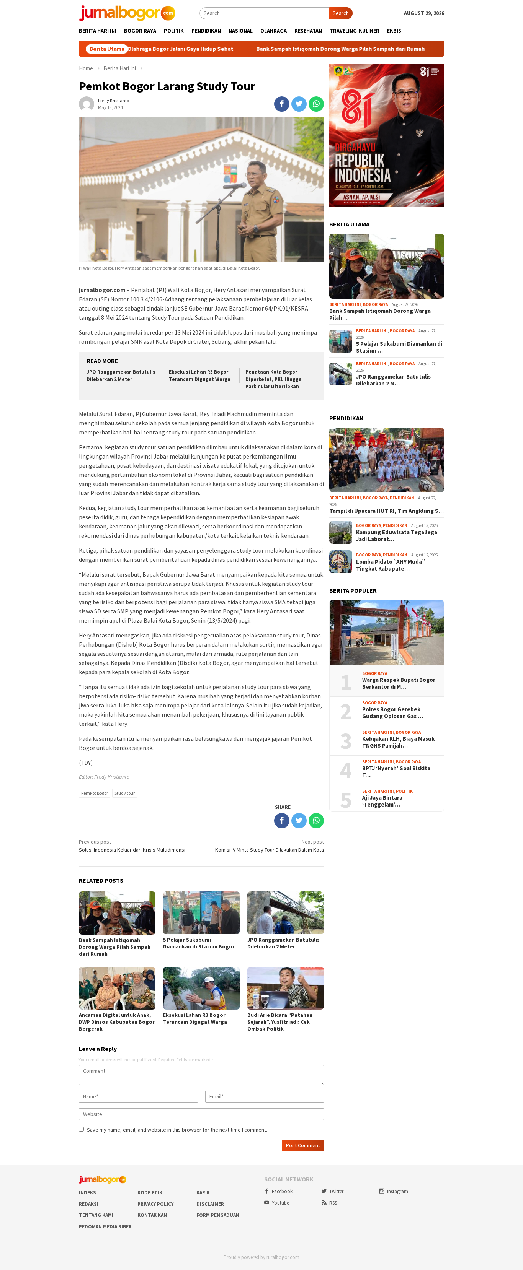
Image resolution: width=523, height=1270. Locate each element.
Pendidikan (402, 498)
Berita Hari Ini (345, 304)
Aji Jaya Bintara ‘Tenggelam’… (382, 801)
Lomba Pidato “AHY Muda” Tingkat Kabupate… (390, 565)
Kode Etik (149, 1192)
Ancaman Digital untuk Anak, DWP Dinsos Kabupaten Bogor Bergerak (117, 1021)
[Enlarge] (434, 74)
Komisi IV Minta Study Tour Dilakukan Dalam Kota (269, 845)
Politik (404, 791)
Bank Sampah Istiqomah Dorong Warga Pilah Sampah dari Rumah (300, 49)
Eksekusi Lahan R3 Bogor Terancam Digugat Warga (199, 375)
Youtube (280, 1203)
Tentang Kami (96, 1215)
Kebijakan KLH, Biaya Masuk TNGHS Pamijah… (398, 742)
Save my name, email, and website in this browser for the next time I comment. (177, 1129)
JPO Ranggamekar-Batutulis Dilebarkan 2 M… (393, 380)
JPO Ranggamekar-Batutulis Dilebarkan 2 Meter (121, 375)
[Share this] (281, 104)
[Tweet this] (299, 104)
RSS (333, 1203)
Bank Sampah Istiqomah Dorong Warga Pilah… (380, 314)
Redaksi (88, 1204)
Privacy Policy (155, 1204)
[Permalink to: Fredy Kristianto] (86, 103)
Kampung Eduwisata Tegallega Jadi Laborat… (396, 536)
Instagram (397, 1191)
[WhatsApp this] (316, 104)
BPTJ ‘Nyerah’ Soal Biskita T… (396, 772)
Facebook (282, 1191)
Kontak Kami (153, 1215)
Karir (203, 1192)
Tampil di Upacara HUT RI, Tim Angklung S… (386, 510)
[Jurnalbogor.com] (127, 12)
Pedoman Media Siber (105, 1226)
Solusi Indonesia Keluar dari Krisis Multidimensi (132, 845)
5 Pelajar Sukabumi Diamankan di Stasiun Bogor (199, 943)
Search (341, 13)
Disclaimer (210, 1204)
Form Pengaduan (217, 1215)
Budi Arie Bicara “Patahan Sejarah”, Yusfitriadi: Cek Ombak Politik (279, 1021)
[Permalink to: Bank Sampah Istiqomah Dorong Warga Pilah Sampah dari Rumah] (386, 266)
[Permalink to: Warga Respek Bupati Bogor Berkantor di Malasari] (386, 632)
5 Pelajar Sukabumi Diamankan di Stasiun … (399, 347)
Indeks (87, 1192)
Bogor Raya (375, 304)
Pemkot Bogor (94, 793)
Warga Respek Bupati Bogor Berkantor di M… (398, 683)
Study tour (124, 793)
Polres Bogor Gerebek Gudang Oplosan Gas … (392, 713)
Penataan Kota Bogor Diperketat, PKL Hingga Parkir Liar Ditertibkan (273, 379)
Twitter (336, 1191)
